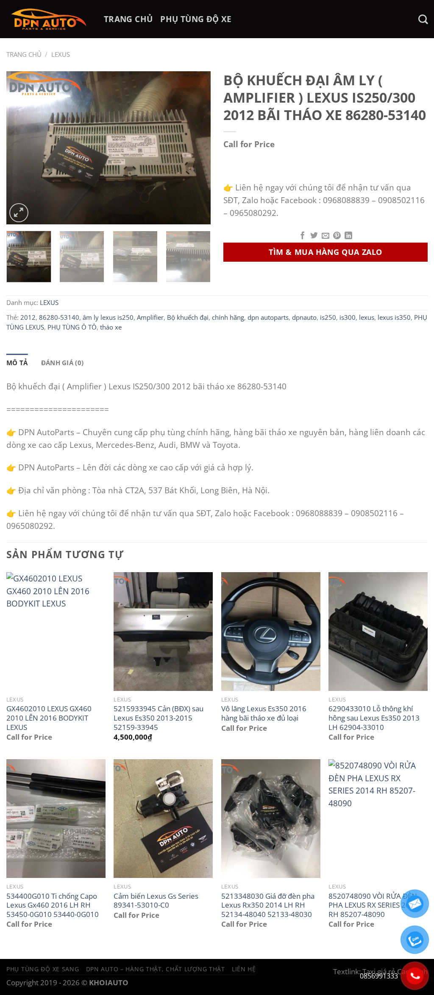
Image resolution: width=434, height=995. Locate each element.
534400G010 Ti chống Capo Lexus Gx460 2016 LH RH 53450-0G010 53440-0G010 (52, 905)
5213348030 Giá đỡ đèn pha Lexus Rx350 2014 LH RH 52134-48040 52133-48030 (267, 905)
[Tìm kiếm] (423, 19)
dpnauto (304, 317)
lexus (366, 317)
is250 (328, 317)
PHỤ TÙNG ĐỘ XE (195, 19)
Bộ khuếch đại (188, 317)
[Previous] (21, 147)
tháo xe (111, 327)
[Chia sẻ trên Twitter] (314, 236)
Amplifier (150, 317)
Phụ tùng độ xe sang (42, 969)
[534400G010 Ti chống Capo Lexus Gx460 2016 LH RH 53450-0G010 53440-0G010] (56, 818)
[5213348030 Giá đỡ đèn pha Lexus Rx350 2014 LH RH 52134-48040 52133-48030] (270, 818)
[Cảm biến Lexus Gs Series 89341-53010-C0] (163, 818)
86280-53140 (59, 317)
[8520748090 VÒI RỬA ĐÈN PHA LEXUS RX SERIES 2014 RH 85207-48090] (378, 818)
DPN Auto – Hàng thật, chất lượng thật (155, 969)
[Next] (195, 147)
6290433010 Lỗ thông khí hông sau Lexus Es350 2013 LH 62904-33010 (374, 718)
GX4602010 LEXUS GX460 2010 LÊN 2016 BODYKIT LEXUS (49, 718)
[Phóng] (18, 212)
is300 (347, 317)
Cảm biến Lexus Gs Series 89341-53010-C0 (156, 901)
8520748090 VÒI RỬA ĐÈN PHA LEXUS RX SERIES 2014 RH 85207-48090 (373, 905)
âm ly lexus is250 (108, 317)
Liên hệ (244, 969)
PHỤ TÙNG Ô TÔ (72, 327)
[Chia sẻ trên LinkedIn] (348, 236)
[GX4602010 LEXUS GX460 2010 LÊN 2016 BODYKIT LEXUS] (56, 631)
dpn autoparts (268, 317)
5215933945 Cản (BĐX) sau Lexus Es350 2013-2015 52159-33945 (158, 718)
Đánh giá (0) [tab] (62, 362)
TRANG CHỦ (128, 19)
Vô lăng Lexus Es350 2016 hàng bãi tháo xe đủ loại (263, 713)
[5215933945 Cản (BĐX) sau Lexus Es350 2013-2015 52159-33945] (163, 631)
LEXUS (60, 54)
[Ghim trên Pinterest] (337, 236)
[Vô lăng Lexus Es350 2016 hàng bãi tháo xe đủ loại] (270, 631)
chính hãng (228, 317)
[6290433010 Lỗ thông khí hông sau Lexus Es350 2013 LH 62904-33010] (378, 631)
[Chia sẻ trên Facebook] (302, 236)
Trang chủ (24, 54)
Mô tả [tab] (17, 362)
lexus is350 (394, 317)
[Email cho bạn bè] (325, 236)
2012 (28, 317)
